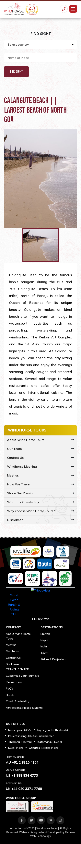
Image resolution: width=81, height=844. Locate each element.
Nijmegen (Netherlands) (52, 730)
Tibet (44, 653)
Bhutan (45, 634)
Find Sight (16, 72)
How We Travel (18, 484)
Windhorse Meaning (22, 466)
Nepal (44, 640)
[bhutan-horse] (18, 806)
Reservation (14, 682)
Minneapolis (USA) (19, 730)
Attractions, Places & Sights (24, 707)
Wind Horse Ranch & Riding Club (14, 604)
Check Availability (17, 701)
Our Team (14, 449)
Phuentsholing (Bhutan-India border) (31, 736)
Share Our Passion (20, 493)
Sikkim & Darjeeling (52, 659)
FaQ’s (9, 688)
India (43, 646)
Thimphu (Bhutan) (20, 742)
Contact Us (15, 458)
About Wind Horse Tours (25, 440)
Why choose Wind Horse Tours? (31, 511)
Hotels (10, 695)
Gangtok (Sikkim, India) (43, 748)
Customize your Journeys (22, 675)
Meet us (13, 475)
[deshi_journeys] (43, 806)
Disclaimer (15, 520)
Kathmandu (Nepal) (50, 742)
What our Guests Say (23, 502)
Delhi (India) (15, 748)
